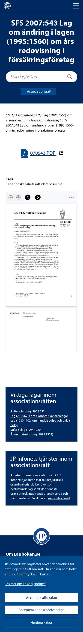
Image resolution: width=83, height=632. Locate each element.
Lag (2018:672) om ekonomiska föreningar (39, 416)
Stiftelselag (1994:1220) (26, 430)
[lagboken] (7, 5)
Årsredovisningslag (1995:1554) (31, 434)
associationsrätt (59, 498)
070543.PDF (43, 153)
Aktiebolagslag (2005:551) (27, 411)
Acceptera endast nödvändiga (41, 610)
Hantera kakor (41, 623)
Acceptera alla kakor (41, 598)
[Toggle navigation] (76, 5)
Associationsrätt (39, 91)
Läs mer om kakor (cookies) (25, 584)
